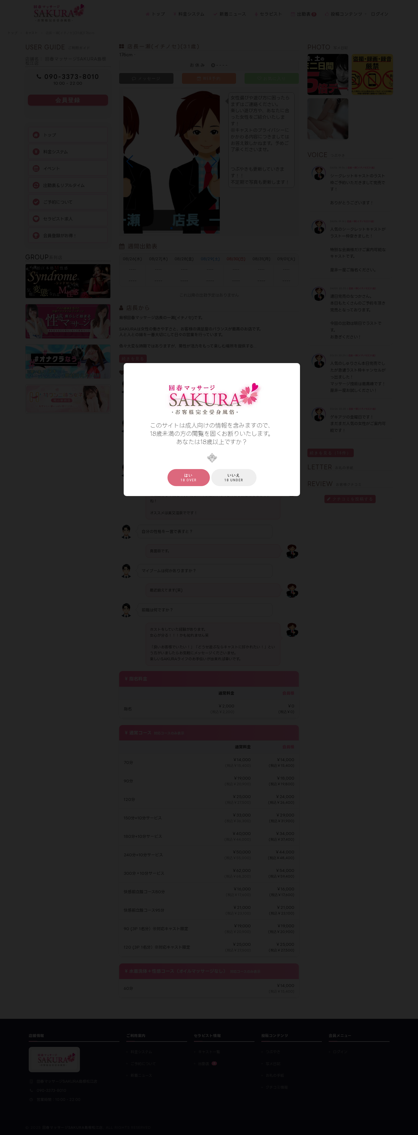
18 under (233, 477)
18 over (189, 477)
